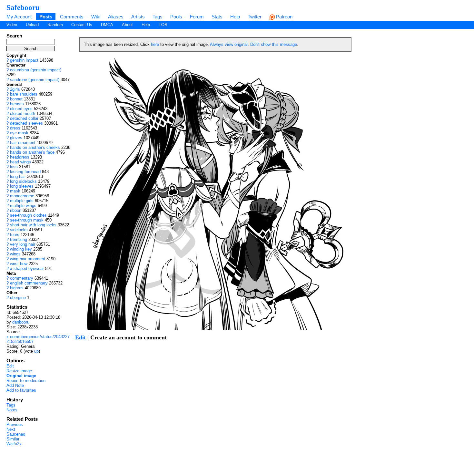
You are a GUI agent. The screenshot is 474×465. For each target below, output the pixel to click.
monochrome (22, 195)
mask (15, 191)
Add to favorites (21, 390)
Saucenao (15, 434)
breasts (17, 103)
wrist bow (18, 263)
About (127, 24)
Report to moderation (25, 380)
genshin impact (24, 60)
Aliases (115, 16)
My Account (19, 16)
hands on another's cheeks (35, 147)
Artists (138, 16)
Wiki (95, 16)
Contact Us (81, 24)
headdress (19, 157)
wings (15, 254)
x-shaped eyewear (27, 268)
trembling (18, 239)
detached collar (24, 118)
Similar (12, 439)
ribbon (15, 210)
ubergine (18, 297)
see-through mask (27, 220)
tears (14, 234)
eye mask (19, 132)
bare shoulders (23, 94)
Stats (217, 16)
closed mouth (22, 113)
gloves (16, 137)
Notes (11, 410)
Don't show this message (273, 44)
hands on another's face (32, 152)
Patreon (283, 16)
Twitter (255, 16)
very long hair (22, 244)
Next (10, 429)
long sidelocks (23, 181)
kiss (14, 166)
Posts (45, 16)
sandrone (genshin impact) (34, 79)
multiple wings (23, 205)
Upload (32, 24)
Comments (72, 16)
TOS (163, 24)
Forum (197, 16)
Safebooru (23, 7)
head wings (20, 162)
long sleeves (22, 186)
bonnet (16, 99)
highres (17, 287)
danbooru (20, 322)
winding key (21, 249)
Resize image (19, 370)
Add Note (15, 385)
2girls (15, 89)
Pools (176, 16)
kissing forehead (25, 171)
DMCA (107, 24)
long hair (18, 176)
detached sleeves (26, 123)
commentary (21, 278)
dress (15, 128)
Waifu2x (14, 443)
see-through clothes (28, 215)
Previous (14, 424)
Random (55, 24)
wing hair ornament (27, 258)
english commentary (29, 283)
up (36, 351)
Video (11, 24)
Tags (158, 16)
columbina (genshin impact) (35, 69)
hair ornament (22, 142)
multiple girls (22, 200)
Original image (21, 375)
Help (235, 16)
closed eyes (21, 108)
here (155, 44)
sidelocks (19, 229)
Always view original (229, 44)
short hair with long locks (33, 224)
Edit (10, 366)
